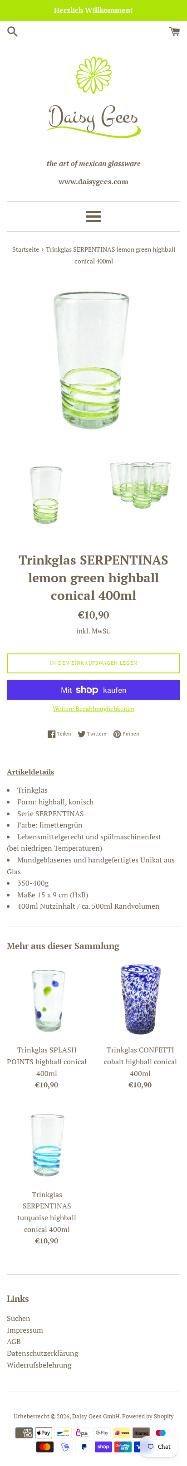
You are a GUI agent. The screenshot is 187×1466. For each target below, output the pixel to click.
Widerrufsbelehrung (39, 1365)
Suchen (18, 1318)
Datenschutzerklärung (42, 1353)
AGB (14, 1341)
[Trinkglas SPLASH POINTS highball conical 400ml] (47, 1000)
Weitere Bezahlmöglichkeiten (93, 708)
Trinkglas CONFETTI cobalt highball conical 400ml (140, 1061)
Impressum (25, 1330)
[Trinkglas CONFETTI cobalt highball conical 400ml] (140, 1000)
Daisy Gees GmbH (95, 1416)
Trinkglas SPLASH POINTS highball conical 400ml (47, 1061)
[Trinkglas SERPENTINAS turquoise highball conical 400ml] (47, 1144)
